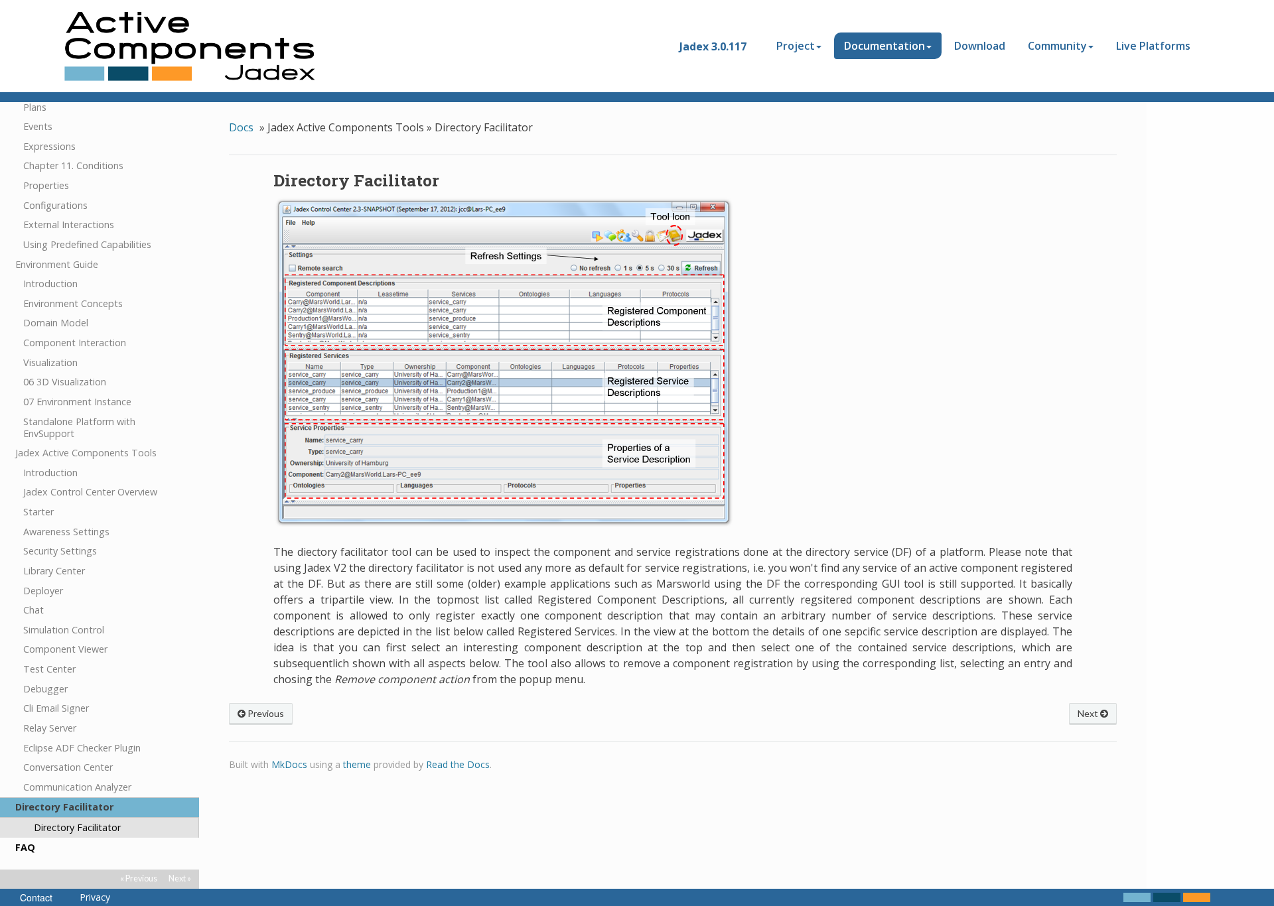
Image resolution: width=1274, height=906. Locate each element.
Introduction (50, 283)
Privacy (95, 897)
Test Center (49, 669)
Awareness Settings (66, 531)
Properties (46, 185)
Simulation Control (63, 629)
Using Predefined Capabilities (87, 244)
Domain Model (55, 322)
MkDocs (289, 764)
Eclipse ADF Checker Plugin (82, 748)
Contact (36, 897)
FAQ (25, 847)
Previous (265, 713)
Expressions (49, 146)
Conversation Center (68, 767)
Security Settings (60, 551)
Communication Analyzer (77, 787)
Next (1089, 713)
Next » (180, 878)
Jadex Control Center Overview (90, 491)
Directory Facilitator (64, 807)
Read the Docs (458, 764)
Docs (241, 127)
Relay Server (49, 728)
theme (357, 764)
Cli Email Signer (56, 708)
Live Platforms (1153, 45)
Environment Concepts (73, 303)
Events (37, 126)
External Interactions (68, 224)
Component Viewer (65, 649)
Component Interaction (74, 342)
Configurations (55, 205)
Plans (34, 107)
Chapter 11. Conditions (73, 165)
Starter (38, 511)
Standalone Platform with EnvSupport (79, 427)
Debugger (45, 688)
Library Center (54, 570)
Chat (33, 610)
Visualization (50, 362)
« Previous (138, 878)
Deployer (43, 590)
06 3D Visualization (64, 381)
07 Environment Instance (77, 401)
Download (979, 45)
